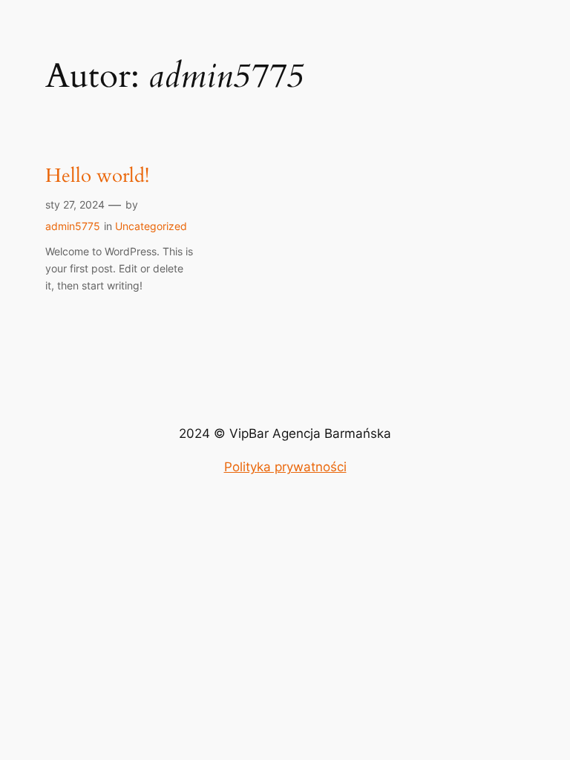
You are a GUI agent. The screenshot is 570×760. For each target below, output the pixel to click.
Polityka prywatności (285, 466)
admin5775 (72, 226)
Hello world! (97, 176)
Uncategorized (151, 226)
